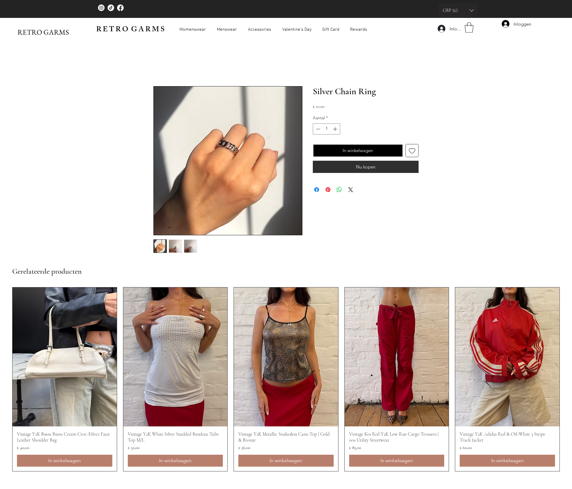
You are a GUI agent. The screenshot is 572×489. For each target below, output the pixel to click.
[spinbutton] (326, 129)
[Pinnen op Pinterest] (328, 189)
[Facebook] (120, 7)
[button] (458, 10)
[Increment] (335, 129)
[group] (286, 379)
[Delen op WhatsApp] (339, 189)
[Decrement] (317, 129)
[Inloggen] (441, 28)
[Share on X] (350, 189)
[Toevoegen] (412, 150)
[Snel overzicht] (65, 356)
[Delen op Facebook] (316, 189)
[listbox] (458, 10)
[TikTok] (111, 7)
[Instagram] (101, 7)
